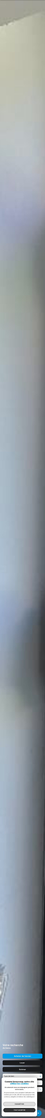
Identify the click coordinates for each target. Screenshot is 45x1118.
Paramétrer (19, 1104)
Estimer (22, 1069)
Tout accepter (19, 1110)
